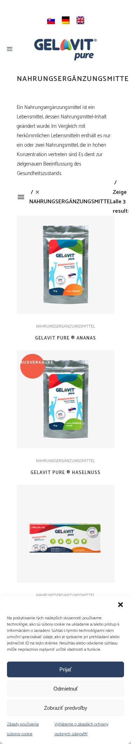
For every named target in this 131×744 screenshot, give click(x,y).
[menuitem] (51, 20)
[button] (120, 604)
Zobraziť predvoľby (65, 708)
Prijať (65, 669)
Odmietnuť (65, 689)
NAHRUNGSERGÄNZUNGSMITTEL (65, 326)
